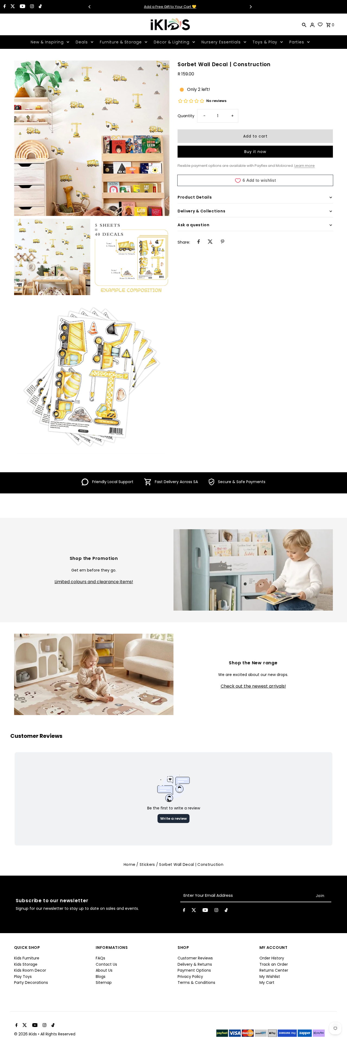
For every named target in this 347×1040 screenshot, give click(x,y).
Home (129, 864)
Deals (82, 42)
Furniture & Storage (121, 42)
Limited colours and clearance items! (93, 582)
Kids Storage (25, 964)
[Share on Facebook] (198, 242)
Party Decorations (31, 982)
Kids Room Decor (30, 970)
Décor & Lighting (171, 42)
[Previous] (90, 7)
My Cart (266, 982)
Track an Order (273, 964)
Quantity (186, 116)
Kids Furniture (26, 958)
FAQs (100, 958)
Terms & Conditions (196, 982)
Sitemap (104, 982)
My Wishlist (269, 976)
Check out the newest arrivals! (253, 686)
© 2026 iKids (26, 1034)
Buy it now (255, 151)
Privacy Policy (190, 976)
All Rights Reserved (57, 1034)
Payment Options (194, 970)
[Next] (250, 7)
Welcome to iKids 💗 (170, 6)
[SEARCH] (304, 24)
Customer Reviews (195, 958)
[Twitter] (12, 6)
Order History (271, 958)
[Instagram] (31, 6)
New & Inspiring (47, 42)
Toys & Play (265, 42)
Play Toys (23, 976)
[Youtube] (21, 6)
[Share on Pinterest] (222, 242)
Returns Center (273, 970)
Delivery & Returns (195, 964)
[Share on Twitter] (210, 242)
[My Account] (312, 24)
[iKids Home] (170, 24)
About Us (104, 970)
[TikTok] (39, 6)
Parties (296, 42)
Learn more (304, 165)
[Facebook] (4, 6)
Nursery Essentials (221, 42)
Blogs (100, 976)
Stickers (147, 864)
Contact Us (106, 964)
